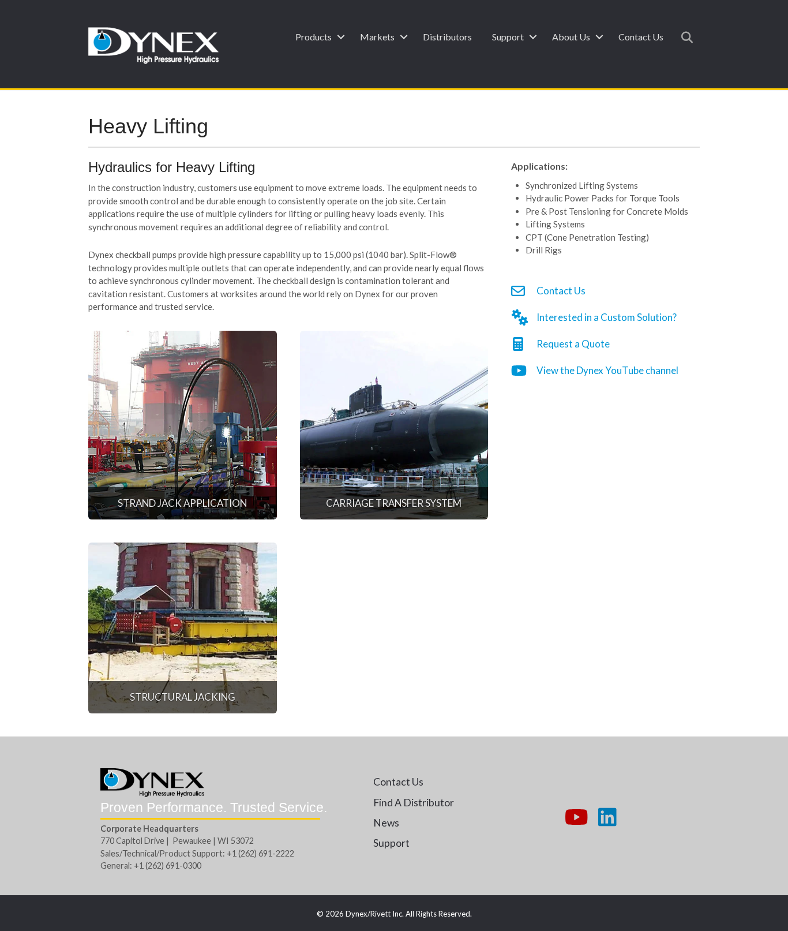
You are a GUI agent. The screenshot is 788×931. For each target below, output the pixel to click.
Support (508, 36)
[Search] (684, 37)
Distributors (447, 36)
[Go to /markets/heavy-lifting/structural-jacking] (182, 628)
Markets (377, 36)
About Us (571, 36)
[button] (341, 37)
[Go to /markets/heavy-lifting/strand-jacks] (182, 425)
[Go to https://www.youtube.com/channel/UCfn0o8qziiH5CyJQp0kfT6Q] (575, 817)
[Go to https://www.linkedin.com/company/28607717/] (607, 817)
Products (313, 36)
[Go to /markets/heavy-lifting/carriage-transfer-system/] (394, 425)
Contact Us (640, 36)
